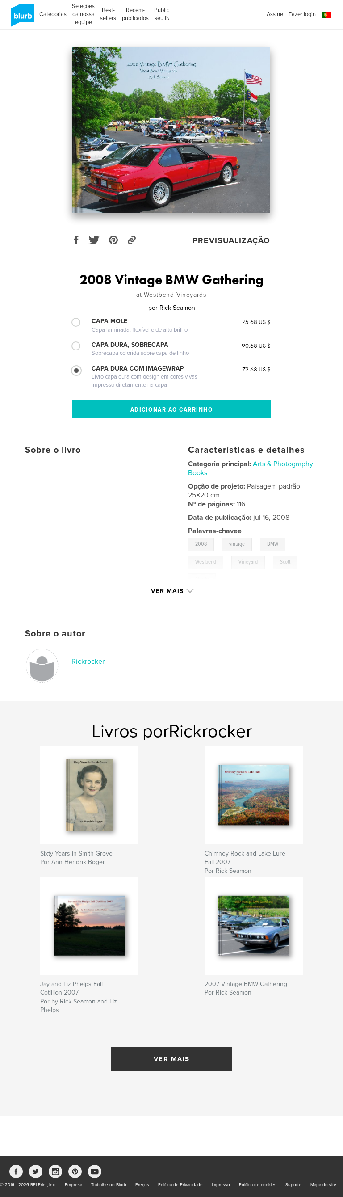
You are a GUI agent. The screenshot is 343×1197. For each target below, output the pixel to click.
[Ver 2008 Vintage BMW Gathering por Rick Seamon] (171, 130)
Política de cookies (257, 1185)
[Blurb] (21, 18)
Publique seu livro (165, 14)
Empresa (73, 1185)
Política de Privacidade (180, 1185)
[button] (326, 15)
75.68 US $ (256, 322)
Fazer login (302, 14)
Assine (275, 14)
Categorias (53, 14)
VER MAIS (172, 1059)
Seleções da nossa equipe (83, 14)
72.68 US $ (256, 369)
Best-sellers (108, 14)
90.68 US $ (256, 345)
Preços (142, 1185)
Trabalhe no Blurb (108, 1185)
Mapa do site (323, 1185)
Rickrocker (88, 661)
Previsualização (231, 240)
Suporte (293, 1185)
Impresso (221, 1185)
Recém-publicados (135, 14)
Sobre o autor (55, 633)
